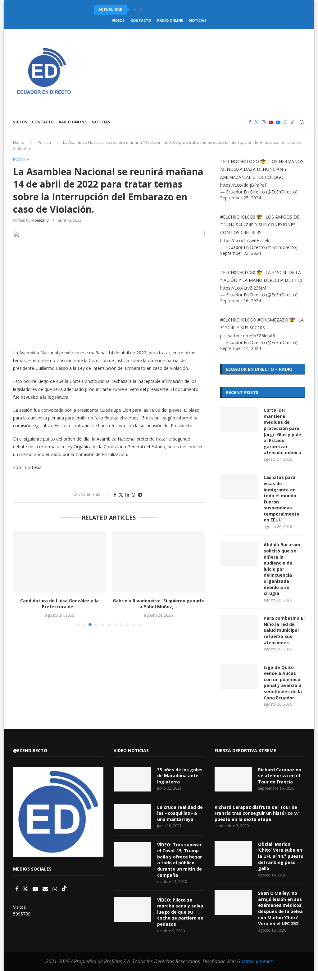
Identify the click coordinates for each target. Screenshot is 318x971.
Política (44, 142)
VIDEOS (118, 20)
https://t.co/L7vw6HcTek (244, 240)
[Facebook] (250, 122)
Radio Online (170, 20)
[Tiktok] (292, 122)
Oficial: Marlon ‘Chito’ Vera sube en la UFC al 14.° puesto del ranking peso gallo (280, 856)
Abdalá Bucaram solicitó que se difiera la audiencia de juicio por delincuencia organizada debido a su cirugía (282, 569)
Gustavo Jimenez (255, 961)
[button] (134, 10)
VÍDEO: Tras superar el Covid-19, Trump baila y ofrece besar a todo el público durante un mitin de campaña (179, 860)
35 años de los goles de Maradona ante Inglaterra (179, 776)
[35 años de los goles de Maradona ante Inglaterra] (132, 779)
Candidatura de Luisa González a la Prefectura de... (59, 604)
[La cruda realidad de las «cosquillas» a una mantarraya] (132, 816)
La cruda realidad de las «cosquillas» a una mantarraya (180, 813)
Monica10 (39, 220)
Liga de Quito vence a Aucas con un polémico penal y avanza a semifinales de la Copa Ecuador (283, 682)
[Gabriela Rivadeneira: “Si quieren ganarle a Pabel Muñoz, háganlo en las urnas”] (158, 561)
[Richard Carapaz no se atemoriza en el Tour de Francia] (233, 779)
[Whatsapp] (285, 122)
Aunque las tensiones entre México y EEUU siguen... (148, 9)
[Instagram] (264, 122)
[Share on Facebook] (115, 495)
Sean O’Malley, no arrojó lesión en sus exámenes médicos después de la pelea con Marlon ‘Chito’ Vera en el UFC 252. (280, 908)
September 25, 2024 (240, 198)
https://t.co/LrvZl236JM (243, 288)
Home (18, 142)
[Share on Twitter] (121, 495)
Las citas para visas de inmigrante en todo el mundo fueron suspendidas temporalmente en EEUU (281, 498)
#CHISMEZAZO (272, 320)
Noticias (198, 20)
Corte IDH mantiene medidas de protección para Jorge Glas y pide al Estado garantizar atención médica (282, 431)
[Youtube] (271, 122)
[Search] (302, 122)
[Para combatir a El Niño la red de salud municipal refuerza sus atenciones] (238, 627)
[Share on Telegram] (140, 495)
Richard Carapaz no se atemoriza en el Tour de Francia (279, 776)
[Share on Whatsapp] (133, 495)
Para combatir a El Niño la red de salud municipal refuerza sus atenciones (284, 630)
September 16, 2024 (240, 301)
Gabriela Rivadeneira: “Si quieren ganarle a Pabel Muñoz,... (158, 604)
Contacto (141, 20)
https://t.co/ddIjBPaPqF (243, 185)
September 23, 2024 (240, 253)
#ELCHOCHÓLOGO (239, 161)
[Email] (278, 122)
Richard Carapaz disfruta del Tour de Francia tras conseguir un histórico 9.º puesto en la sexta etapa (257, 813)
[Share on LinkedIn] (127, 495)
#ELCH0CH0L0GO (238, 320)
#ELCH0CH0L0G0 (237, 217)
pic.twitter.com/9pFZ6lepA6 (247, 336)
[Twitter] (256, 122)
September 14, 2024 (240, 348)
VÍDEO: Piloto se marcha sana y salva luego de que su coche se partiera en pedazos (180, 912)
